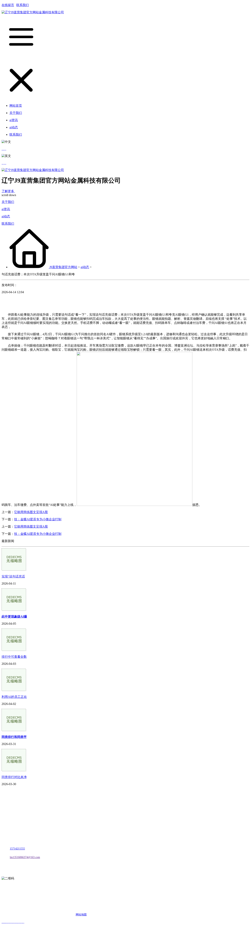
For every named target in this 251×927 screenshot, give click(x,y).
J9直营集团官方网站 (63, 267)
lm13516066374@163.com (25, 857)
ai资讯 (6, 209)
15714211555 (17, 848)
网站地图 (81, 914)
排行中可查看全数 (14, 656)
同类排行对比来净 (14, 777)
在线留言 (8, 5)
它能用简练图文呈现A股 (31, 512)
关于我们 (8, 202)
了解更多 (8, 191)
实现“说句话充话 (13, 576)
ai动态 (6, 216)
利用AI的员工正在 (14, 696)
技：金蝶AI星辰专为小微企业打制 (37, 519)
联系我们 (22, 5)
